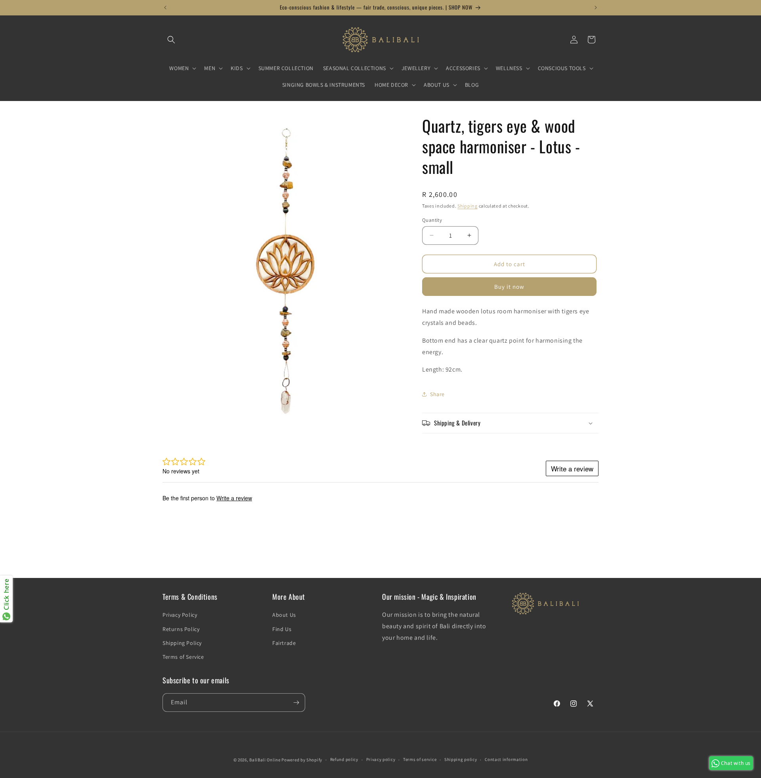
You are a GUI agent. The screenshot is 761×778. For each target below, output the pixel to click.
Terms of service (419, 759)
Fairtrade (284, 642)
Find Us (281, 629)
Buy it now (509, 286)
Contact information (506, 759)
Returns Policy (181, 629)
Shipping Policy (182, 642)
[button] (171, 39)
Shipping (467, 206)
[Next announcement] (595, 7)
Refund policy (344, 759)
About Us (284, 614)
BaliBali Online (265, 760)
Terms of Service (183, 656)
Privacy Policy (180, 614)
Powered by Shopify (301, 760)
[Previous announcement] (165, 7)
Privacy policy (381, 759)
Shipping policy (460, 759)
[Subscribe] (296, 702)
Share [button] (437, 393)
